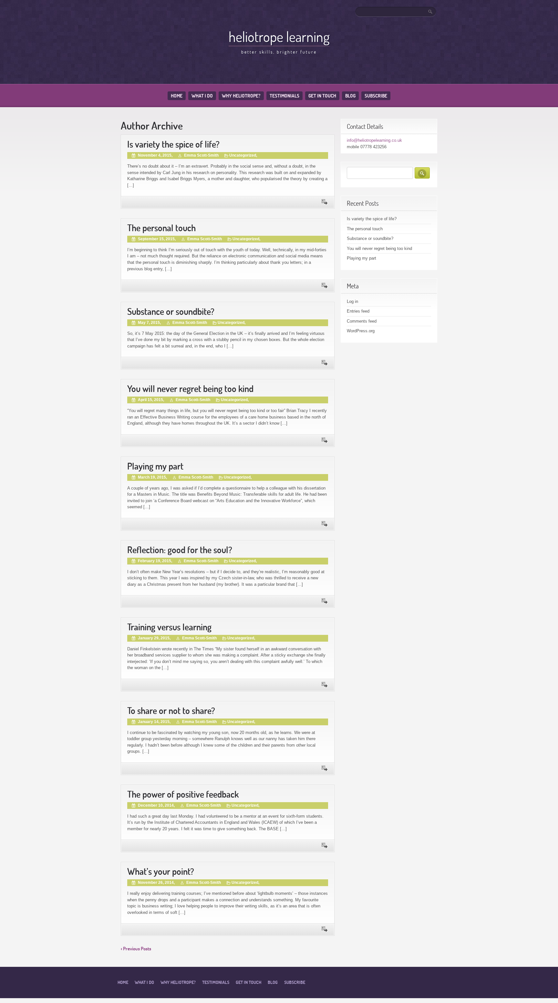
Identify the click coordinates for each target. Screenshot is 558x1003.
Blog (350, 96)
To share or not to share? (171, 710)
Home (176, 96)
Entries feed (358, 311)
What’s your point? (160, 871)
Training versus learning (169, 627)
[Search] (431, 11)
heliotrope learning (279, 36)
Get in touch (322, 96)
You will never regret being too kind (190, 388)
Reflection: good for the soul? (179, 549)
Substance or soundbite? (170, 311)
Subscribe (376, 96)
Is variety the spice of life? (173, 144)
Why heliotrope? (241, 96)
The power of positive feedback (183, 794)
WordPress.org (361, 330)
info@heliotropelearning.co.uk (374, 140)
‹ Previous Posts (136, 949)
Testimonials (284, 96)
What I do (202, 96)
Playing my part (155, 466)
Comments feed (362, 321)
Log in (352, 301)
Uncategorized (242, 155)
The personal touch (161, 227)
